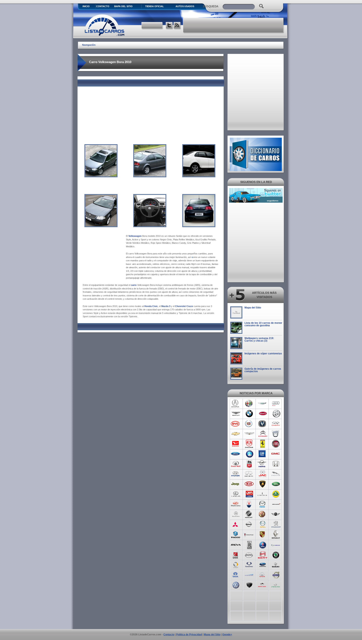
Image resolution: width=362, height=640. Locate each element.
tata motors (235, 575)
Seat (262, 554)
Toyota (262, 575)
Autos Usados (185, 6)
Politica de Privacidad (189, 634)
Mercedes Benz (235, 514)
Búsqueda (210, 6)
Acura (235, 404)
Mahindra (235, 504)
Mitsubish (235, 524)
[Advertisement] (234, 25)
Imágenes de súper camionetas (263, 353)
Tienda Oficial (154, 6)
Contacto (102, 6)
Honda (276, 464)
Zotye (262, 585)
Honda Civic (151, 306)
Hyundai (235, 474)
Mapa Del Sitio (123, 6)
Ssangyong (249, 565)
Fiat (276, 444)
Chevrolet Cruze (184, 306)
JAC (262, 474)
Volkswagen (135, 236)
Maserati (249, 504)
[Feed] (177, 26)
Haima (262, 464)
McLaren (276, 504)
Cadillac (249, 424)
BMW (249, 414)
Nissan (249, 524)
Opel (262, 524)
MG (262, 514)
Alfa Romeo (249, 404)
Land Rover (276, 484)
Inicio (86, 6)
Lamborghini (262, 484)
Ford (235, 454)
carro (134, 285)
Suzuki (276, 565)
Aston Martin (262, 404)
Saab (262, 544)
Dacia (276, 434)
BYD (235, 424)
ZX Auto (276, 585)
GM (262, 454)
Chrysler (249, 434)
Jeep (235, 484)
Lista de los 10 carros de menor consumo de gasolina (263, 324)
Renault (276, 534)
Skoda (276, 554)
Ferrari (262, 444)
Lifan (249, 494)
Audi (276, 404)
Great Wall (235, 464)
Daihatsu (235, 444)
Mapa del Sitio (252, 307)
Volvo (276, 575)
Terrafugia (249, 575)
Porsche (262, 534)
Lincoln (262, 494)
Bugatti (262, 414)
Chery (276, 424)
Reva (235, 544)
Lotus (276, 494)
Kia (249, 484)
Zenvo (249, 585)
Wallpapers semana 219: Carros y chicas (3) (259, 339)
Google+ (227, 634)
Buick (276, 414)
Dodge (249, 444)
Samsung (276, 544)
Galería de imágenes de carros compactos (262, 370)
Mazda (262, 504)
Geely (249, 454)
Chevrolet (235, 434)
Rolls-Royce (249, 544)
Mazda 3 (165, 306)
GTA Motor (249, 464)
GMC (276, 454)
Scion (249, 554)
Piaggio (235, 534)
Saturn (235, 554)
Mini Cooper (276, 514)
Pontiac (249, 534)
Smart (235, 565)
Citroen (262, 434)
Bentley (235, 414)
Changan (262, 424)
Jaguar (276, 474)
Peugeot (276, 524)
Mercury (249, 514)
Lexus (235, 494)
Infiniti (249, 474)
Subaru (262, 565)
